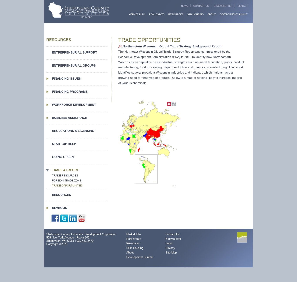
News (184, 6)
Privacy (170, 248)
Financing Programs (70, 91)
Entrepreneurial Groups (74, 65)
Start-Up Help (64, 144)
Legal (168, 243)
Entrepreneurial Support (74, 52)
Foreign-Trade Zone (66, 180)
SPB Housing (195, 14)
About (212, 14)
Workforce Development (74, 104)
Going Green (63, 157)
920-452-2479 (85, 240)
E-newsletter (173, 238)
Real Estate (156, 14)
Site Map (171, 252)
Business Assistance (69, 117)
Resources (175, 14)
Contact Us (201, 6)
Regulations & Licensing (73, 131)
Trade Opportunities (67, 185)
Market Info (137, 14)
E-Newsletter (223, 6)
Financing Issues (66, 78)
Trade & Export (65, 170)
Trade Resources (65, 175)
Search (242, 6)
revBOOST (60, 208)
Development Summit (234, 14)
